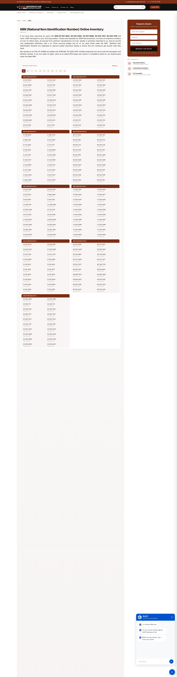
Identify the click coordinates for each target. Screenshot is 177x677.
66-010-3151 (101, 180)
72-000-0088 (77, 224)
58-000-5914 (77, 90)
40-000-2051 (51, 324)
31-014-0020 (27, 279)
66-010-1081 (77, 140)
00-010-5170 (51, 120)
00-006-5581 (27, 95)
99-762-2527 (77, 264)
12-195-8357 (27, 150)
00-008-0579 (51, 100)
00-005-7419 (27, 90)
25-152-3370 (27, 214)
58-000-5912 (77, 85)
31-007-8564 (27, 259)
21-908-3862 (51, 194)
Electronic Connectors (36, 12)
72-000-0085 (101, 214)
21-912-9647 (27, 199)
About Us (55, 7)
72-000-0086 (77, 219)
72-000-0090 (77, 229)
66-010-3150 (77, 180)
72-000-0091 (101, 229)
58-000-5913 (101, 85)
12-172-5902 (27, 145)
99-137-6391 (101, 244)
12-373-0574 (51, 170)
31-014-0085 (27, 289)
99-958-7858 (101, 274)
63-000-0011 (101, 135)
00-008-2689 (27, 105)
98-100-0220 (101, 284)
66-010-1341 (101, 150)
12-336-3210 (51, 165)
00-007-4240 (27, 100)
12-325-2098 (51, 155)
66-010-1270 (101, 140)
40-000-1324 (51, 319)
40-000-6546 (27, 344)
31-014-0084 (51, 284)
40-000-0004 (27, 299)
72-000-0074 (77, 189)
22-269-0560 (51, 204)
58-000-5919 (101, 100)
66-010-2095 (77, 160)
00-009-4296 (27, 115)
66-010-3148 (77, 175)
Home (47, 7)
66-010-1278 (101, 145)
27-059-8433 (27, 219)
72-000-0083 (101, 209)
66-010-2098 (101, 165)
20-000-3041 (51, 189)
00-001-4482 (51, 80)
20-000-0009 (27, 224)
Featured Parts (61, 12)
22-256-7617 (27, 204)
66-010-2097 (77, 165)
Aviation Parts (21, 12)
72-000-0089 (101, 224)
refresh (172, 617)
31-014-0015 (51, 264)
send (171, 661)
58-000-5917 (101, 95)
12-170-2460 (51, 140)
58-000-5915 (101, 90)
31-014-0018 (27, 274)
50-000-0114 (101, 125)
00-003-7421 (51, 85)
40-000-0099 (51, 299)
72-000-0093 (101, 234)
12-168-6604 (27, 135)
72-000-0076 (77, 194)
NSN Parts (50, 12)
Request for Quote (144, 49)
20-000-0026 (27, 234)
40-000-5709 (51, 339)
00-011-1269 (27, 125)
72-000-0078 (77, 199)
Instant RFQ (155, 7)
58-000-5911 (101, 80)
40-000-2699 (27, 334)
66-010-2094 (101, 155)
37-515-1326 (27, 254)
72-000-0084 (77, 214)
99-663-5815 (101, 249)
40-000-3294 (51, 334)
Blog (71, 7)
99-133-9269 (77, 244)
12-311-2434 (27, 155)
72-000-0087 (101, 219)
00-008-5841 (27, 110)
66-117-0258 (77, 135)
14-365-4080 (27, 180)
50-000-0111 (77, 120)
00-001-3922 (27, 80)
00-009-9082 (27, 120)
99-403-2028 (77, 249)
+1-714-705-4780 (155, 2)
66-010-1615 (77, 155)
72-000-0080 (77, 204)
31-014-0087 (51, 289)
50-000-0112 (101, 120)
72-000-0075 (101, 189)
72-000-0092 (77, 234)
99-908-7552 (77, 274)
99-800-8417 (77, 269)
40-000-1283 (27, 309)
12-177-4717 (50, 145)
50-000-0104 (101, 110)
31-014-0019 (51, 274)
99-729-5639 (101, 254)
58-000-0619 (77, 80)
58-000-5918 (77, 100)
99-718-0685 (77, 254)
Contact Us (64, 7)
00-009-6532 (51, 115)
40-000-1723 (27, 324)
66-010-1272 (77, 145)
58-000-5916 (77, 95)
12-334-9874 (27, 165)
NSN (24, 20)
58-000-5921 (101, 105)
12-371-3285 (27, 170)
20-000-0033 (51, 234)
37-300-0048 (51, 249)
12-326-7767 (27, 160)
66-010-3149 (101, 175)
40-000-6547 (51, 344)
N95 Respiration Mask (77, 12)
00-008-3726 (51, 105)
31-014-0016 (27, 269)
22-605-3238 (27, 209)
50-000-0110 (101, 115)
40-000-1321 (27, 314)
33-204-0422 (27, 249)
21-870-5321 (27, 194)
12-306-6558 (51, 150)
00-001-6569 (27, 85)
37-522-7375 (51, 254)
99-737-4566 (77, 259)
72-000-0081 (101, 204)
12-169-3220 (51, 135)
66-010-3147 (101, 170)
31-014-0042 (27, 284)
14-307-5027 (51, 175)
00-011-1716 (50, 125)
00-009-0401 (51, 110)
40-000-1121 (51, 304)
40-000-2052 (27, 329)
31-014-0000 (51, 259)
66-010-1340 (77, 150)
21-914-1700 (51, 199)
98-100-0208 (77, 284)
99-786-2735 (101, 264)
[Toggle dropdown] (26, 12)
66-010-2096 (101, 160)
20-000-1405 (27, 189)
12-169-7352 (27, 140)
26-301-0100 (51, 214)
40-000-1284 (51, 309)
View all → (115, 65)
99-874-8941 (101, 269)
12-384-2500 (27, 175)
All (24, 71)
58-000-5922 (77, 110)
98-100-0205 (101, 279)
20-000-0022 (51, 229)
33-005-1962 (51, 244)
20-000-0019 (27, 229)
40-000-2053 (51, 329)
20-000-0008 (51, 219)
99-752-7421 (101, 259)
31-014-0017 (51, 269)
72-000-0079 (101, 199)
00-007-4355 (51, 95)
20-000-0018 (51, 224)
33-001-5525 (27, 244)
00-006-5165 (51, 90)
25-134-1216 (51, 209)
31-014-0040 (51, 279)
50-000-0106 (77, 115)
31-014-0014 (27, 264)
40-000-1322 (51, 314)
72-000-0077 (101, 194)
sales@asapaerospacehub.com (136, 2)
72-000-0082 (77, 209)
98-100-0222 (77, 289)
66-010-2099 (77, 170)
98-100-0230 (101, 289)
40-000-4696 (27, 339)
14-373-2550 (51, 180)
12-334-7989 (51, 160)
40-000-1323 (27, 319)
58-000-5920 (77, 105)
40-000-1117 (27, 304)
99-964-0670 (77, 279)
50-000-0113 (77, 125)
